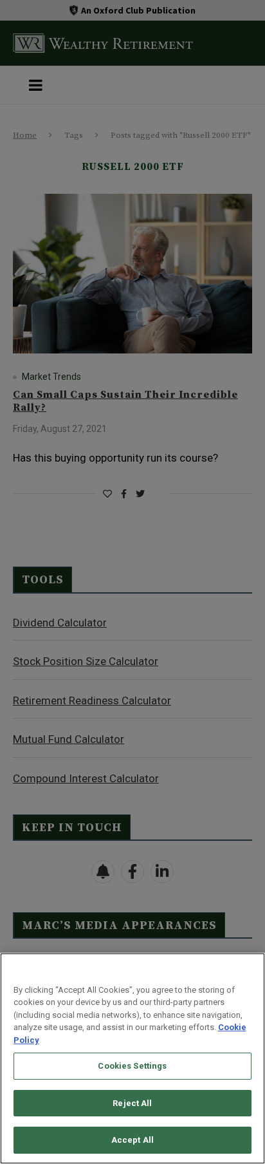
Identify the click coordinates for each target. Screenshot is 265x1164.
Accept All (132, 1140)
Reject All (132, 1103)
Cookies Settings (132, 1066)
